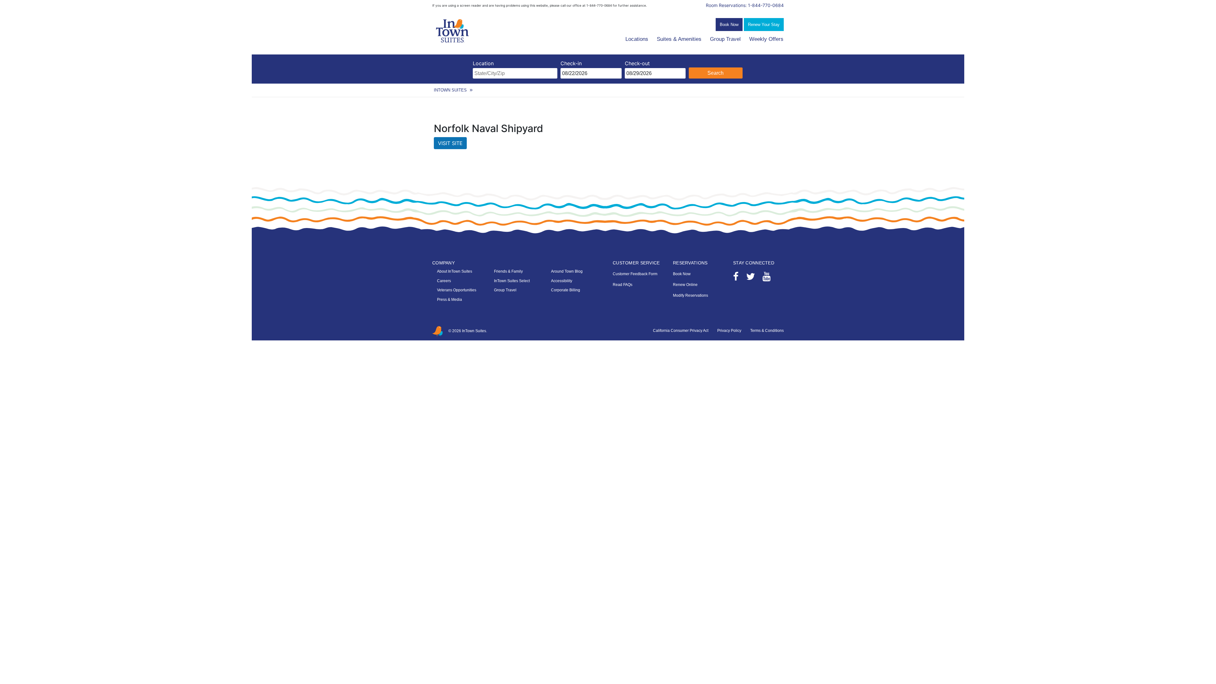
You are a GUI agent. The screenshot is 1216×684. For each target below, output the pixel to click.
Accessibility (561, 281)
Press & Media (449, 299)
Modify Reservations (690, 295)
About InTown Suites (454, 271)
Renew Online (685, 284)
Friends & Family (508, 271)
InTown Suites (450, 90)
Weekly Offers (766, 39)
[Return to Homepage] (453, 31)
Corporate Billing (565, 290)
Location (483, 63)
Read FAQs (622, 284)
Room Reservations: (745, 5)
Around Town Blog (567, 271)
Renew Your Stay (764, 24)
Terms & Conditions (767, 330)
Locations (636, 39)
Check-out (637, 63)
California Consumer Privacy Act (680, 330)
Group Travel (725, 39)
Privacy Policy (729, 330)
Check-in (571, 63)
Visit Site (450, 143)
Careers (444, 281)
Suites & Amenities (679, 39)
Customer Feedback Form (635, 274)
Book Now (729, 24)
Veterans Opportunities (456, 290)
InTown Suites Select (512, 281)
